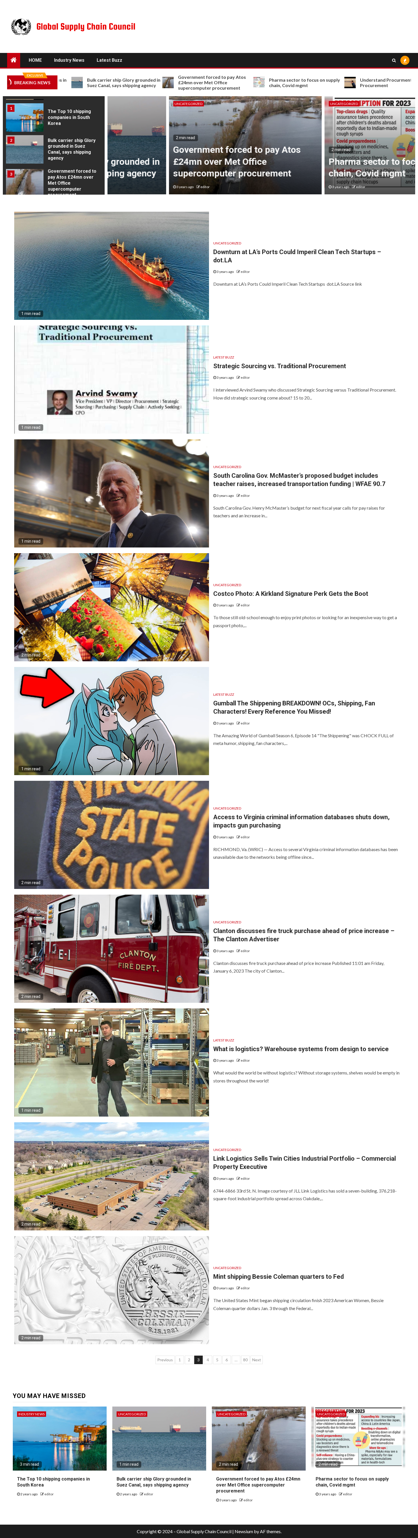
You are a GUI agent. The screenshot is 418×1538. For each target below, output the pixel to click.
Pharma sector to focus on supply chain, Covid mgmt (243, 82)
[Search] (394, 60)
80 (245, 1359)
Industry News (69, 60)
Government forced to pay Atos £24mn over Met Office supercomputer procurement (151, 82)
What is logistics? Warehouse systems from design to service (301, 1049)
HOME (35, 60)
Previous (165, 1359)
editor (143, 187)
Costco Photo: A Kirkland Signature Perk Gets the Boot (290, 593)
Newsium (244, 1531)
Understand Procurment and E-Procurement (332, 82)
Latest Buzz (109, 60)
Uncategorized (127, 104)
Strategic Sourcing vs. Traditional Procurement (279, 366)
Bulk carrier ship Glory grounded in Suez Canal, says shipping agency (72, 117)
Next (256, 1359)
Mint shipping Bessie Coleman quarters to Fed (278, 1276)
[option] (54, 119)
